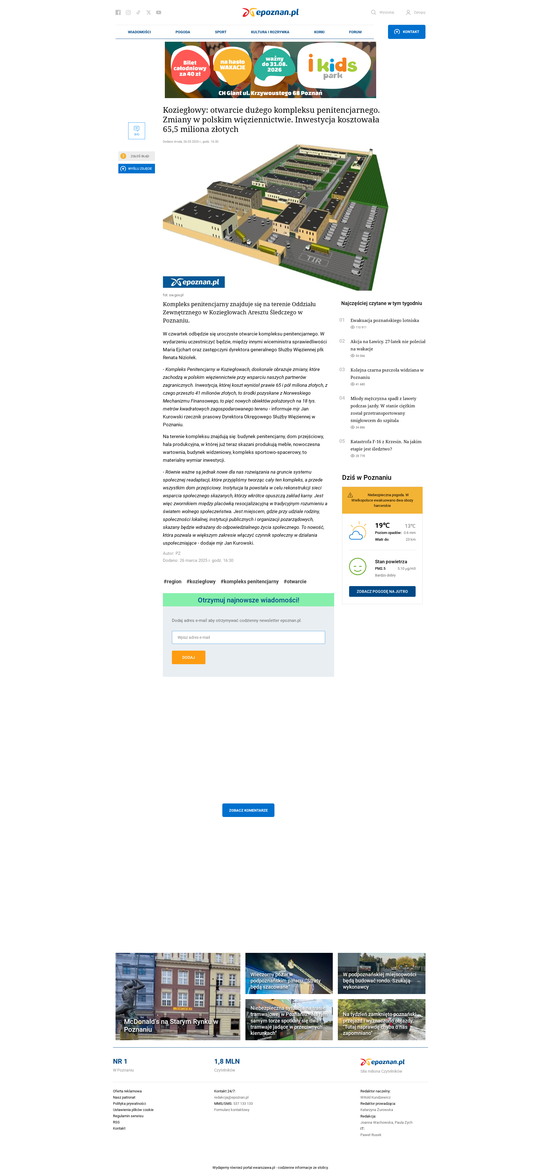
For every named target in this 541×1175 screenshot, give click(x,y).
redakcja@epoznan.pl (231, 1097)
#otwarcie (295, 581)
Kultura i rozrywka (270, 32)
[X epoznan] (148, 12)
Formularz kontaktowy (231, 1109)
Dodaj (188, 657)
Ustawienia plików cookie (133, 1109)
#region (172, 581)
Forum (355, 32)
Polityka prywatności (129, 1103)
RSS (116, 1122)
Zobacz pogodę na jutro (382, 591)
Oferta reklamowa (127, 1091)
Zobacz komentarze (248, 810)
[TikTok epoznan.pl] (138, 12)
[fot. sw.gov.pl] (248, 217)
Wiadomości (139, 32)
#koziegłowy (201, 581)
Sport (221, 32)
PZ (178, 553)
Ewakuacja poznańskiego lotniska (385, 320)
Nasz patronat (124, 1097)
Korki (319, 32)
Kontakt (411, 31)
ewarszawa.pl (264, 1167)
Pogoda (183, 32)
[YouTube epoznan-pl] (158, 12)
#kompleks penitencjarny (250, 581)
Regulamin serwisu (128, 1116)
